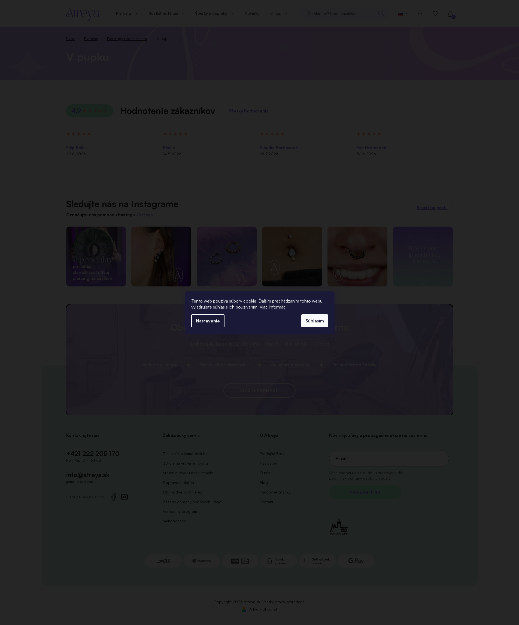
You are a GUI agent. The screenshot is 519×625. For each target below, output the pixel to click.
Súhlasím (314, 321)
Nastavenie (208, 321)
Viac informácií (273, 307)
